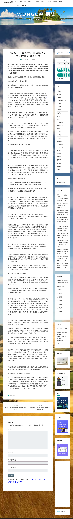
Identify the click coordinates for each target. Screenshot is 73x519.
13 (62, 71)
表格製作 (17, 5)
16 (68, 71)
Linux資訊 (59, 135)
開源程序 (59, 157)
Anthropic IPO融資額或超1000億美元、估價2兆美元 (62, 258)
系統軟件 (59, 103)
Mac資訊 (59, 132)
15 (66, 71)
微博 (25, 1)
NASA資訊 (59, 141)
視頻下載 (43, 1)
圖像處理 (59, 110)
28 (64, 76)
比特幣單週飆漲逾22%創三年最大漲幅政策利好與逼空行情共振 (62, 242)
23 (68, 74)
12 (60, 71)
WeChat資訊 (60, 147)
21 (64, 74)
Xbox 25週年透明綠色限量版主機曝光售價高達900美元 (62, 228)
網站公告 (59, 91)
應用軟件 (59, 119)
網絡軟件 (59, 116)
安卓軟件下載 (60, 125)
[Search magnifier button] (69, 52)
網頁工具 (59, 160)
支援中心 (61, 1)
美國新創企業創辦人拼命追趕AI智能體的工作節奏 (62, 235)
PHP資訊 (59, 150)
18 (57, 74)
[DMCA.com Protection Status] (61, 512)
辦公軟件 (59, 106)
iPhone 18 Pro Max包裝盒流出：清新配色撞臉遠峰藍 (62, 265)
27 (62, 76)
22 (66, 74)
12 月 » (62, 78)
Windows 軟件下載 (61, 100)
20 (62, 74)
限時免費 (59, 97)
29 (66, 76)
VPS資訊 (59, 138)
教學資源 (59, 153)
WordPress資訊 (60, 144)
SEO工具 (55, 1)
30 (68, 76)
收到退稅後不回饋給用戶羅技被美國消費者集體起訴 (62, 251)
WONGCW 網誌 (8, 2)
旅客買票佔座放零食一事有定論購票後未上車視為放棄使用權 (62, 219)
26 (60, 76)
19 (60, 74)
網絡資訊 (59, 128)
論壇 (21, 1)
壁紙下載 (30, 1)
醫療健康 (59, 166)
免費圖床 (37, 1)
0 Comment (33, 59)
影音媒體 (59, 113)
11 (57, 71)
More (23, 5)
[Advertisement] (36, 38)
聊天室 (49, 1)
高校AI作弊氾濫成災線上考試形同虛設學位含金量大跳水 (62, 212)
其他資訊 (59, 169)
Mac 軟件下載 (60, 122)
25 (57, 76)
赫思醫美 (59, 94)
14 (64, 71)
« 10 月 (58, 78)
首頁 (16, 1)
